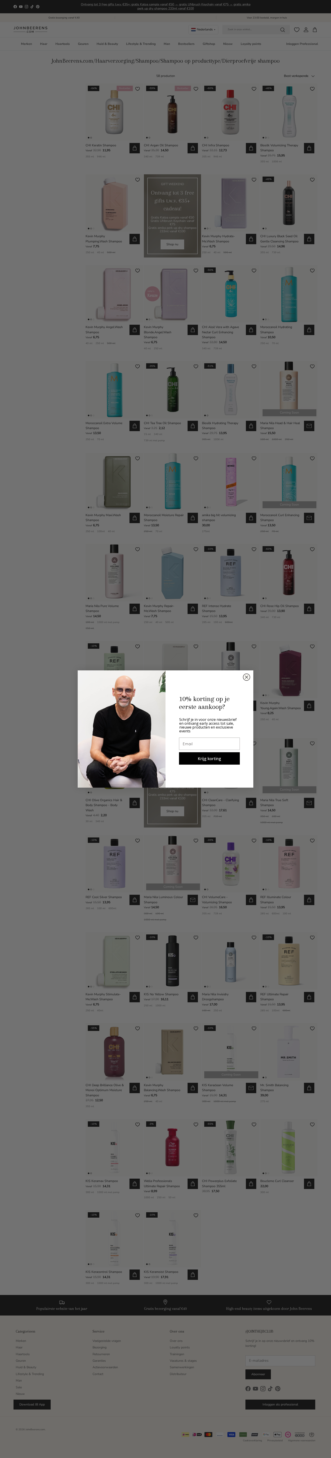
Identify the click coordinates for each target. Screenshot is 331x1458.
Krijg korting (209, 758)
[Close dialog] (246, 677)
